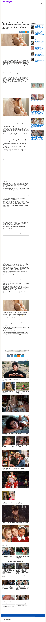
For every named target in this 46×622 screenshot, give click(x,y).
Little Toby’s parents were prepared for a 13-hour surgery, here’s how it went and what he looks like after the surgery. (37, 126)
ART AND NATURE (6, 615)
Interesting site (7, 2)
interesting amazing (12, 350)
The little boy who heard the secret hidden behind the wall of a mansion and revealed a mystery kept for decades (39, 60)
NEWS (41, 3)
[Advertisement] (23, 13)
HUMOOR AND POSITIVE (20, 615)
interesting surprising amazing (20, 351)
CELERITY (16, 30)
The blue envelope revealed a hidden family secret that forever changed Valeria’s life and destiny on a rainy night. (8, 587)
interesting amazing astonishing (22, 350)
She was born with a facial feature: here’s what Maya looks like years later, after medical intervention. (37, 90)
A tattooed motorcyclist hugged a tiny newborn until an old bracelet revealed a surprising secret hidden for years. (22, 602)
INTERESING (28, 615)
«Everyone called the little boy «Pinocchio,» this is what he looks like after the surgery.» (37, 101)
